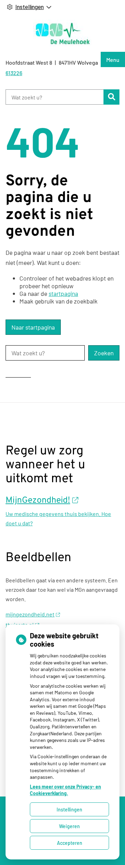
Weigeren (69, 826)
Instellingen (69, 810)
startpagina (63, 293)
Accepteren (69, 843)
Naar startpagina (33, 327)
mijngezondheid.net (30, 614)
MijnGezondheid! (38, 500)
